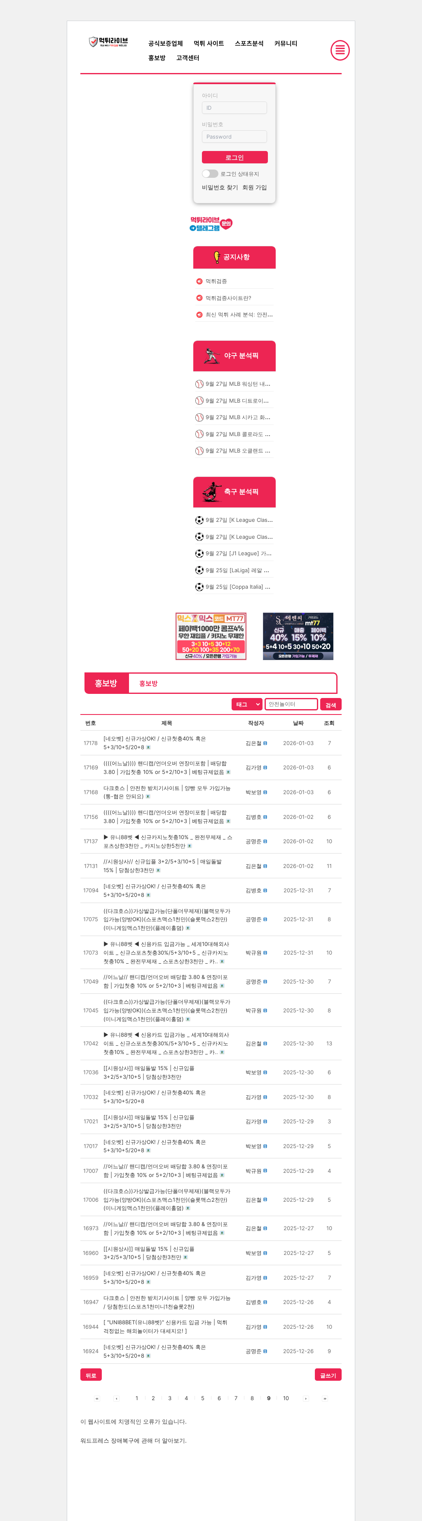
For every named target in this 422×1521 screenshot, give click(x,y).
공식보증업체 (165, 43)
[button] (254, 743)
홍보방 (157, 57)
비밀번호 (212, 124)
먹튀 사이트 (209, 43)
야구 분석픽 (241, 355)
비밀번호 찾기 (220, 187)
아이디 (210, 95)
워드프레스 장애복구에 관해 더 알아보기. (133, 1440)
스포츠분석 (249, 43)
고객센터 (187, 57)
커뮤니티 (286, 43)
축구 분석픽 (241, 492)
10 (286, 1398)
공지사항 (236, 256)
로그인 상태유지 (239, 173)
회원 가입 (254, 187)
